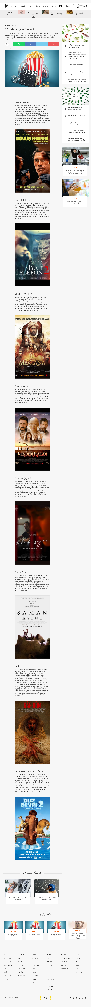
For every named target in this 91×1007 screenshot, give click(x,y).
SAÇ (19, 958)
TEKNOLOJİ (35, 975)
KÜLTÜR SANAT (14, 25)
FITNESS (49, 965)
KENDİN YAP (7, 975)
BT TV (77, 955)
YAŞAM (30, 6)
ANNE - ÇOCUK (36, 968)
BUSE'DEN (50, 979)
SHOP (48, 983)
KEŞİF (34, 982)
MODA (15, 6)
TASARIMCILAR (8, 965)
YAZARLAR (53, 6)
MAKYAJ (20, 965)
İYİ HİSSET (37, 6)
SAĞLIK (49, 958)
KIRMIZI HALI (65, 968)
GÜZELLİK (22, 6)
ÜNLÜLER (6, 972)
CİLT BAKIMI (21, 968)
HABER (34, 979)
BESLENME (50, 962)
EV (33, 962)
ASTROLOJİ (50, 968)
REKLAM (49, 990)
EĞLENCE (45, 6)
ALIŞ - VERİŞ (7, 958)
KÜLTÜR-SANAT (80, 972)
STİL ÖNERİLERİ (8, 962)
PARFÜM (20, 972)
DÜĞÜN (6, 979)
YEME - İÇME (36, 965)
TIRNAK (20, 962)
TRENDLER (7, 968)
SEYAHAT (35, 958)
